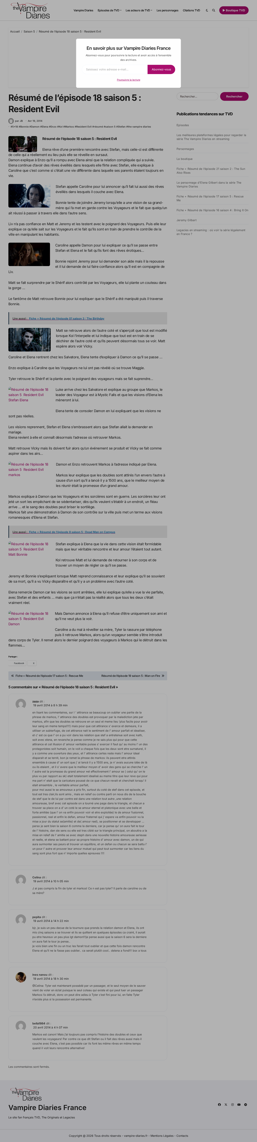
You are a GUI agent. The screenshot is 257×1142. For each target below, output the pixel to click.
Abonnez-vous (161, 69)
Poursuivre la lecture (128, 79)
